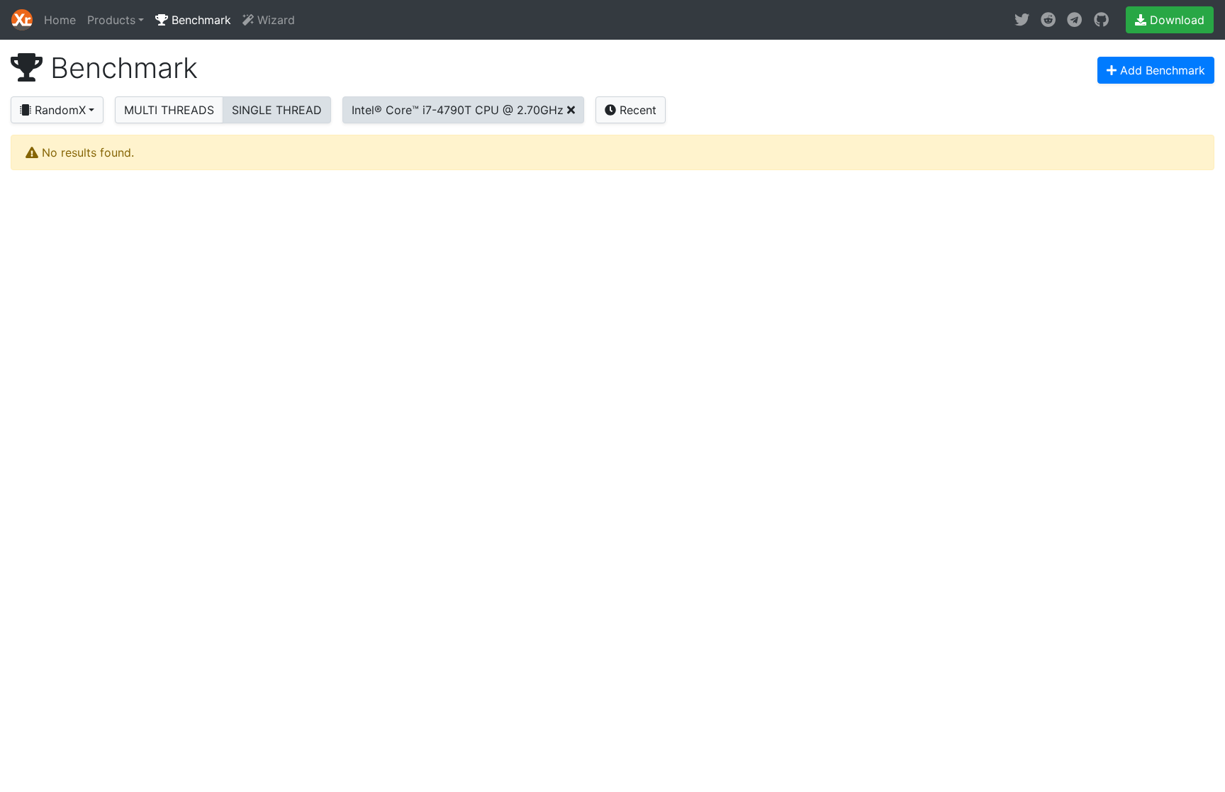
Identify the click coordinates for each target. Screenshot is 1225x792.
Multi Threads (169, 110)
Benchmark (199, 20)
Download (1175, 20)
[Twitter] (1022, 20)
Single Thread (277, 110)
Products (111, 20)
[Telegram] (1074, 20)
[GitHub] (1101, 20)
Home (60, 20)
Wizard (274, 20)
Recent (636, 110)
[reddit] (1048, 20)
